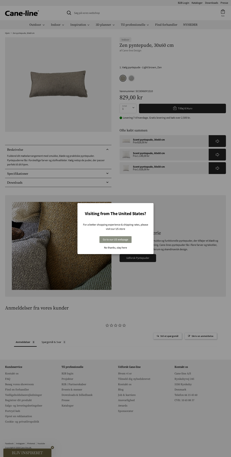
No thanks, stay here (115, 247)
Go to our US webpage (115, 239)
